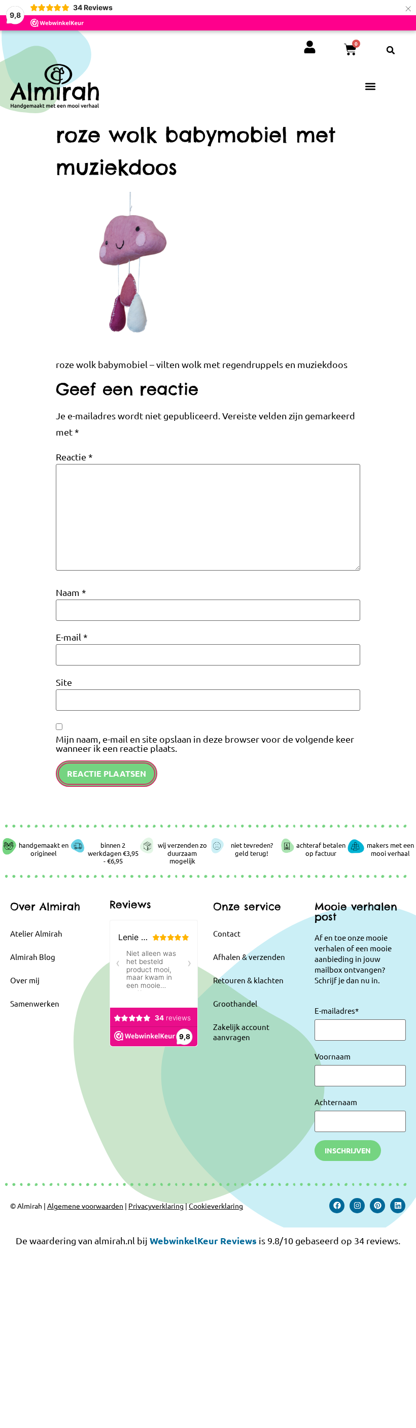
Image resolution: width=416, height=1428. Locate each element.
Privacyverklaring (156, 1205)
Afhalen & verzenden (249, 956)
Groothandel (235, 1003)
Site (64, 682)
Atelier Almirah (36, 933)
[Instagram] (357, 1205)
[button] (390, 50)
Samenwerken (34, 1003)
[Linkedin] (397, 1205)
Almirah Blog (32, 956)
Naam (71, 592)
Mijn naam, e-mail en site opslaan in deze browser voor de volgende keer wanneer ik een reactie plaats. (205, 744)
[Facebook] (336, 1205)
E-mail (72, 637)
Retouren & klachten (248, 980)
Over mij (25, 980)
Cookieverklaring (216, 1205)
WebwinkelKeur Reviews (203, 1240)
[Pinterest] (377, 1205)
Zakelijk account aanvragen (241, 1032)
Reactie (74, 456)
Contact (226, 933)
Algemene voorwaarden (85, 1205)
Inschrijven (348, 1150)
